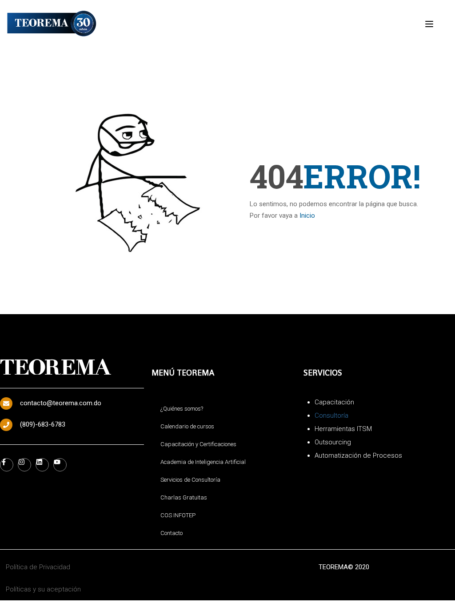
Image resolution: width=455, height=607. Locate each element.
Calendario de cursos (187, 426)
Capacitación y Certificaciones (198, 444)
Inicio (307, 216)
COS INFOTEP (178, 515)
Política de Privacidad (38, 567)
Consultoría (331, 415)
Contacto (171, 533)
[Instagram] (24, 464)
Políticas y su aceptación (43, 589)
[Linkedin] (42, 464)
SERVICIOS (322, 372)
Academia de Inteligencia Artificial (203, 462)
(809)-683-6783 (42, 424)
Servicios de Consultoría (190, 479)
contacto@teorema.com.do (60, 403)
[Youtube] (60, 464)
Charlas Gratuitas (183, 497)
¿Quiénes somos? (181, 408)
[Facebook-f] (6, 464)
